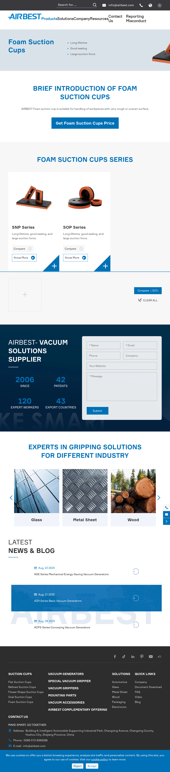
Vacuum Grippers (63, 688)
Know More (24, 257)
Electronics (119, 707)
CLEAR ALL (148, 300)
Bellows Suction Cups (22, 687)
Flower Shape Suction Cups (25, 692)
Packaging (133, 519)
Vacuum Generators (66, 674)
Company (82, 18)
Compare (23, 248)
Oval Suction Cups (20, 697)
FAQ (137, 692)
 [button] (159, 497)
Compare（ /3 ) (148, 290)
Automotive (119, 682)
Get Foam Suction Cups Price (85, 123)
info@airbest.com (121, 5)
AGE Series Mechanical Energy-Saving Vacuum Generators (71, 574)
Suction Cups (20, 674)
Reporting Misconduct (136, 18)
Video (138, 697)
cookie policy (99, 759)
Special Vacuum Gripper (69, 681)
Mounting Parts (62, 695)
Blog (138, 702)
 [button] (11, 497)
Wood (85, 519)
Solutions (65, 18)
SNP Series (23, 227)
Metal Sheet (36, 519)
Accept (92, 766)
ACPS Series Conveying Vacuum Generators (62, 627)
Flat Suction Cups (19, 682)
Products (49, 18)
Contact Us (18, 717)
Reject (78, 766)
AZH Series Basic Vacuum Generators (58, 600)
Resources (99, 18)
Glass (115, 687)
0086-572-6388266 (35, 740)
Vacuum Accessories (66, 702)
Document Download (148, 687)
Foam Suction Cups (20, 702)
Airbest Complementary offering (77, 709)
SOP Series (74, 227)
